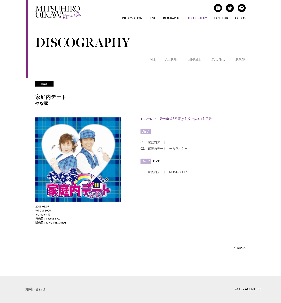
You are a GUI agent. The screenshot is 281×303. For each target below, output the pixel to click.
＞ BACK (239, 247)
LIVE (153, 18)
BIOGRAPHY (171, 18)
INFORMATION (132, 18)
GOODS (240, 18)
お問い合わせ (35, 289)
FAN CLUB (221, 18)
